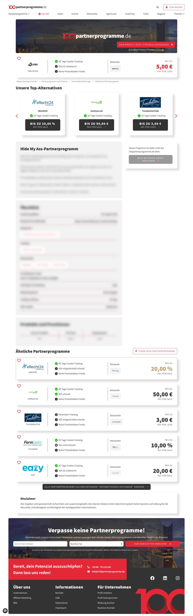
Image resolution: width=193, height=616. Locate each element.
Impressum (60, 607)
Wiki (15, 602)
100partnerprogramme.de (26, 81)
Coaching (129, 13)
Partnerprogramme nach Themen (54, 81)
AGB (57, 597)
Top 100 (45, 13)
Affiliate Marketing (22, 597)
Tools (145, 13)
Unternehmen (20, 592)
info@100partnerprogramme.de (108, 571)
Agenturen (111, 13)
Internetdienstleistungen (81, 81)
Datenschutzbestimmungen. (150, 550)
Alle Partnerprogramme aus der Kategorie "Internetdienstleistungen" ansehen (95, 486)
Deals (60, 13)
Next (176, 116)
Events (75, 13)
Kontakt (59, 592)
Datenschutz (61, 602)
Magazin (161, 13)
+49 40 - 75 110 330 (101, 567)
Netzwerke (92, 13)
